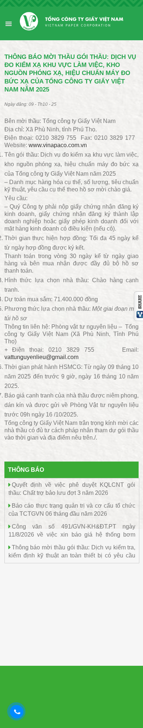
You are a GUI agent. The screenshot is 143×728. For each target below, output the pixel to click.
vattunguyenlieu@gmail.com (41, 357)
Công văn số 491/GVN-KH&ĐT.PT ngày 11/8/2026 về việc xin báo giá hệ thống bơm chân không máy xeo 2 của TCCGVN (72, 534)
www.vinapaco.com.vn (58, 145)
